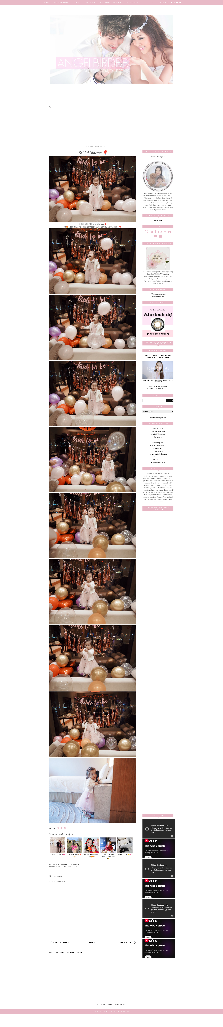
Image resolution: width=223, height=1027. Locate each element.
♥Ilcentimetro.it (158, 457)
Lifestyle (71, 866)
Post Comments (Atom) (72, 952)
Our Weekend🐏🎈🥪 (74, 855)
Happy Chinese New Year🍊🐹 (91, 855)
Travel (78, 866)
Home (46, 2)
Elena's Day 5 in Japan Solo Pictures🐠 (108, 856)
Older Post (125, 942)
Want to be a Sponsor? (158, 417)
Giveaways (89, 2)
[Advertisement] (111, 96)
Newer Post (61, 942)
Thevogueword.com (158, 294)
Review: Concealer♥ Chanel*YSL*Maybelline (158, 387)
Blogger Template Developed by (112, 1012)
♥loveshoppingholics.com (158, 454)
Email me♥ (158, 220)
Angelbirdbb (107, 1004)
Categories (132, 2)
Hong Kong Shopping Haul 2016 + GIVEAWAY (158, 381)
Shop (76, 2)
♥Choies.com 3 (158, 448)
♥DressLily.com (158, 442)
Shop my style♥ (62, 2)
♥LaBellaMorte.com (158, 434)
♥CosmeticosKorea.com (158, 445)
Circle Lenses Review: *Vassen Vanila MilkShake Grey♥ (158, 357)
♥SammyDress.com (158, 431)
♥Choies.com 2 (158, 451)
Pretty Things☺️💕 (125, 854)
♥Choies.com (158, 460)
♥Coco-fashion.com (158, 462)
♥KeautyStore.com (158, 440)
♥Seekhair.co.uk (158, 428)
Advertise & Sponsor (111, 2)
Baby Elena (61, 866)
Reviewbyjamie (158, 296)
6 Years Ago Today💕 (57, 854)
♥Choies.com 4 (158, 437)
